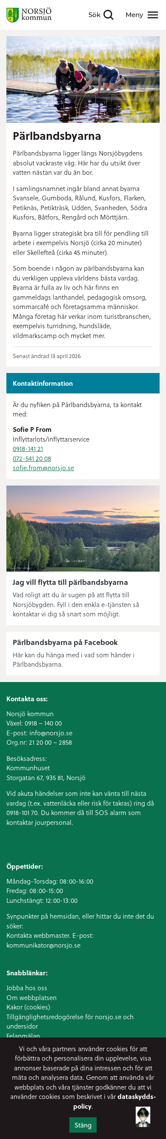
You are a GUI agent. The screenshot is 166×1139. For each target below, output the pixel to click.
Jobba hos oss (26, 987)
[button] (143, 1116)
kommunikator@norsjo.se (43, 945)
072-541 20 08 (32, 458)
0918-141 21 (28, 448)
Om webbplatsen (31, 997)
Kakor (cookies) (28, 1007)
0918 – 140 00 (43, 723)
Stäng (83, 1125)
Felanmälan (23, 1036)
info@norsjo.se (50, 732)
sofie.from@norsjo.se (43, 467)
